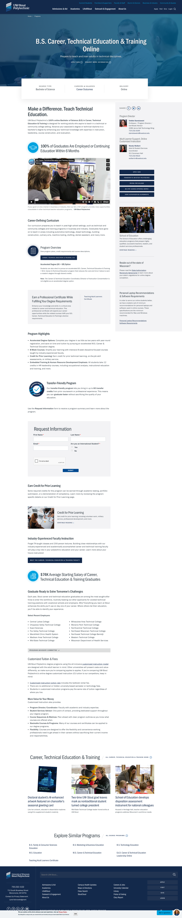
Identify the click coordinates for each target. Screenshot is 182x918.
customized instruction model (95, 664)
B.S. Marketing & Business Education (88, 845)
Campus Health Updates (87, 885)
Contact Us (10, 896)
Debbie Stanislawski (136, 121)
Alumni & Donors (134, 3)
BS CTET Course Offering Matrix (137, 189)
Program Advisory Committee (43, 650)
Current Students (85, 3)
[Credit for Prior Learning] (41, 517)
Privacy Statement (21, 896)
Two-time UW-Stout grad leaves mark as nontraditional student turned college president (89, 801)
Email (35, 444)
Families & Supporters (103, 3)
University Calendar (121, 888)
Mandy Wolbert (134, 146)
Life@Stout (87, 8)
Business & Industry (150, 3)
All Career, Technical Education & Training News (127, 757)
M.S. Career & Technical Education (87, 852)
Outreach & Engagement (105, 8)
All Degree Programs (115, 835)
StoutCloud (82, 894)
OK (75, 914)
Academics (75, 8)
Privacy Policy (63, 912)
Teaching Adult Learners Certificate (43, 860)
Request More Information (96, 62)
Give (165, 9)
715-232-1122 (18, 887)
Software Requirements (128, 323)
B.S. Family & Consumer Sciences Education (43, 846)
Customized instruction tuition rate (45, 683)
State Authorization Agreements (137, 194)
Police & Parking (120, 894)
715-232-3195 (134, 131)
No (75, 451)
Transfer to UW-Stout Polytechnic (137, 177)
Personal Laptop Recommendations (133, 321)
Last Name (75, 435)
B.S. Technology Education (128, 845)
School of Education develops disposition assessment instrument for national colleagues (134, 801)
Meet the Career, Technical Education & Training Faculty (55, 560)
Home (29, 16)
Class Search (83, 891)
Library (116, 891)
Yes (75, 447)
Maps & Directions (85, 888)
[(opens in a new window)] (128, 108)
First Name (38, 435)
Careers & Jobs (119, 885)
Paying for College (137, 183)
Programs (38, 16)
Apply (156, 9)
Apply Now (75, 62)
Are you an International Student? (85, 444)
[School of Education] (137, 220)
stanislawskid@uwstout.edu (139, 133)
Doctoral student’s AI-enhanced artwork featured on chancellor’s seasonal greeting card (46, 801)
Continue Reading (64, 523)
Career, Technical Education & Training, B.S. (58, 257)
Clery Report (118, 897)
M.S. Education (35, 852)
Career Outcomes (84, 89)
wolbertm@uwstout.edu (138, 158)
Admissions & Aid (59, 8)
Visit (161, 9)
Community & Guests (168, 3)
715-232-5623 (134, 156)
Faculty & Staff (119, 3)
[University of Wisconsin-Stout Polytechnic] (17, 877)
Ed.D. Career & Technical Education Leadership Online (131, 854)
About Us (122, 8)
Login (170, 9)
